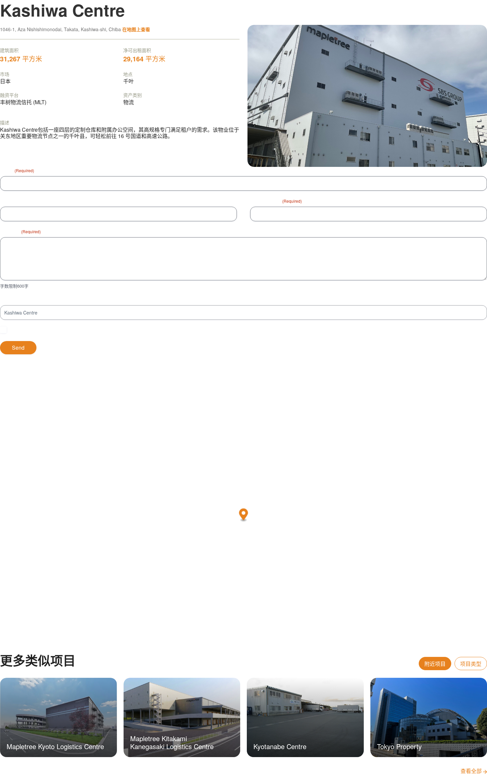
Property (9, 299)
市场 (4, 74)
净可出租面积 (137, 50)
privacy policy (103, 329)
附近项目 (435, 664)
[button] (243, 515)
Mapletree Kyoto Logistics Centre (55, 746)
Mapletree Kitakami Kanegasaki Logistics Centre (172, 742)
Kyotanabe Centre (279, 746)
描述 (4, 122)
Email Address (276, 200)
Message (20, 231)
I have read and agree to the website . (64, 329)
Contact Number (17, 200)
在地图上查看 (136, 29)
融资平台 (9, 95)
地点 (128, 74)
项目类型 (470, 664)
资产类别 (132, 95)
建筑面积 (9, 50)
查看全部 (471, 771)
